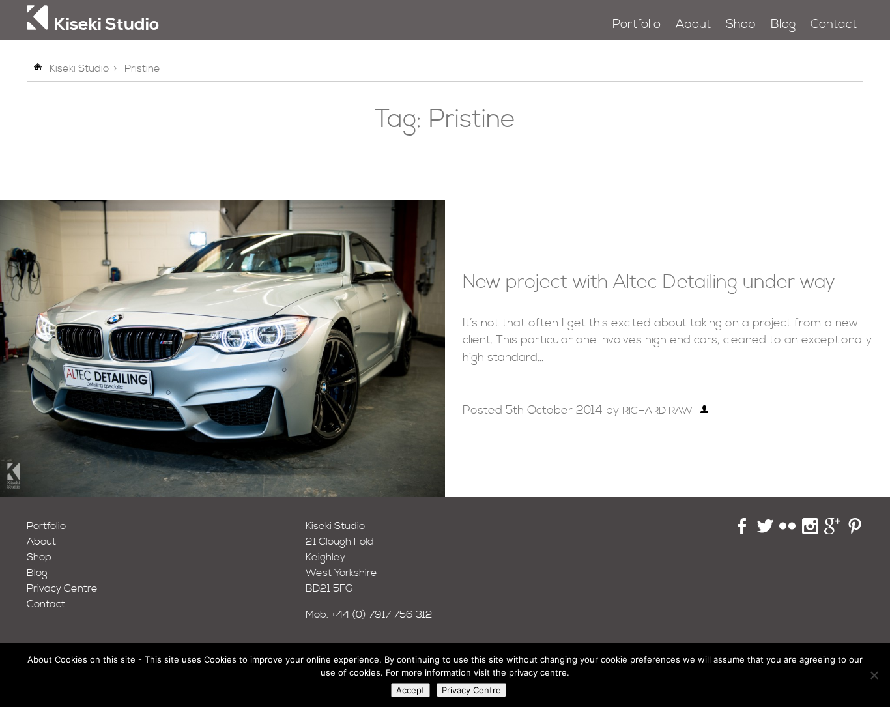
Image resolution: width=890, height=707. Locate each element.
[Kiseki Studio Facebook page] (742, 531)
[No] (873, 675)
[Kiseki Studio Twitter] (765, 531)
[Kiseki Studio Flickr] (787, 531)
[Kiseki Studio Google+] (832, 531)
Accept (410, 690)
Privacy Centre (62, 588)
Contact (834, 24)
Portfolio (636, 24)
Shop (741, 24)
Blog (783, 24)
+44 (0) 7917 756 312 (382, 614)
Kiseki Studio (79, 68)
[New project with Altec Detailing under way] (222, 493)
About (693, 24)
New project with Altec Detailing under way (649, 283)
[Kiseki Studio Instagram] (810, 531)
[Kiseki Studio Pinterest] (855, 531)
